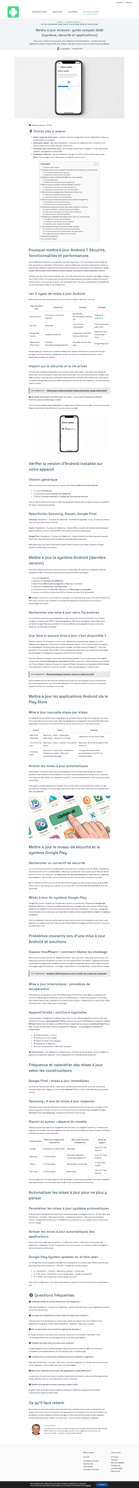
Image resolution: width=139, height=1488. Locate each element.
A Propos (119, 2)
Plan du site (115, 1471)
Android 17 (99, 318)
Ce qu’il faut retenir (49, 239)
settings (88, 1486)
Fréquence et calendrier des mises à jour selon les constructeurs (66, 217)
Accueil (86, 1457)
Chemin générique (51, 180)
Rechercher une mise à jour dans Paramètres (60, 187)
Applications (58, 12)
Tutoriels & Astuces (91, 12)
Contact (129, 2)
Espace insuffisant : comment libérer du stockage (62, 209)
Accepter (102, 1485)
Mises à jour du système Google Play (58, 204)
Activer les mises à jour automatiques (58, 197)
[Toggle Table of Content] (95, 164)
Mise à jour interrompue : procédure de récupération (63, 212)
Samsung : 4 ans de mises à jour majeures (60, 222)
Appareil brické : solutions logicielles (58, 214)
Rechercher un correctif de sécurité (57, 202)
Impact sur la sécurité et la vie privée (57, 175)
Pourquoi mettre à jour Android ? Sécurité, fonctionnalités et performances (69, 170)
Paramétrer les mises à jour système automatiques (62, 229)
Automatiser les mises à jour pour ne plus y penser (60, 227)
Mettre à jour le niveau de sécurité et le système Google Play (65, 200)
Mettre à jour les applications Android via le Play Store (62, 192)
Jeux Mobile (72, 12)
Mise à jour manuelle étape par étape (58, 195)
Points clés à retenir (52, 167)
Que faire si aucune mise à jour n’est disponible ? (62, 190)
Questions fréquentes (50, 236)
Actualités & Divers (39, 12)
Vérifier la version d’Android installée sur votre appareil (62, 177)
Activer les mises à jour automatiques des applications (64, 231)
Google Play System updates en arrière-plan (61, 234)
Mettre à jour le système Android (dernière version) (61, 185)
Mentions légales (117, 1463)
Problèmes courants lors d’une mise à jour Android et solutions (65, 207)
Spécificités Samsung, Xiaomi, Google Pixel (60, 182)
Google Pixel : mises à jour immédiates (58, 219)
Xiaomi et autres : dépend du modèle (57, 224)
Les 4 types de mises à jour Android (57, 172)
